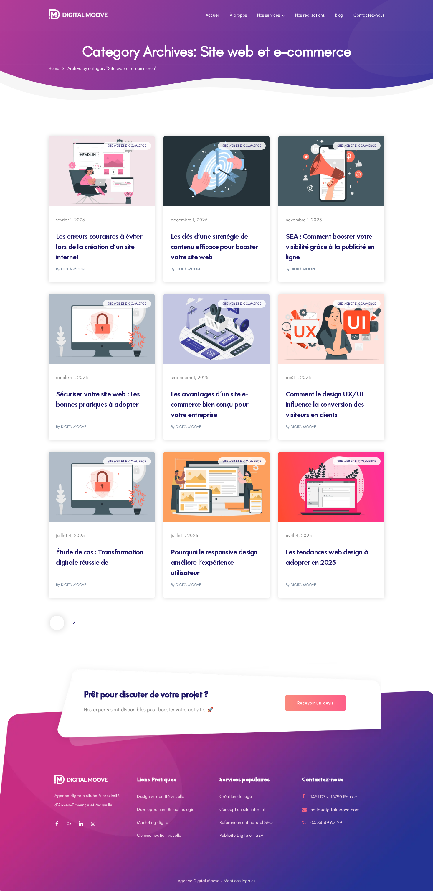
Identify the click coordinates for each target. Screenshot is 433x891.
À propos (238, 15)
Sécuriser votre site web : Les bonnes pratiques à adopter (98, 399)
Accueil (212, 15)
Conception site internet (242, 809)
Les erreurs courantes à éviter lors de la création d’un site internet (99, 246)
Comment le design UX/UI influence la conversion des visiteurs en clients (325, 404)
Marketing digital (153, 822)
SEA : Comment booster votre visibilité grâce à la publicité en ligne (330, 246)
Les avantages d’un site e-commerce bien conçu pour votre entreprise (209, 404)
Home (54, 68)
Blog (339, 15)
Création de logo (235, 796)
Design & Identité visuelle (160, 796)
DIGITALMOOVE (73, 269)
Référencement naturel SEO (246, 822)
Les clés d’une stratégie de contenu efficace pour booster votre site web (214, 246)
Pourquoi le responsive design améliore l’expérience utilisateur (214, 562)
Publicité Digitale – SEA (241, 835)
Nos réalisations (310, 15)
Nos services (268, 15)
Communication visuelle (159, 835)
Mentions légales (239, 880)
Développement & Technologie (165, 809)
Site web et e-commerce (127, 146)
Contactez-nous (368, 15)
